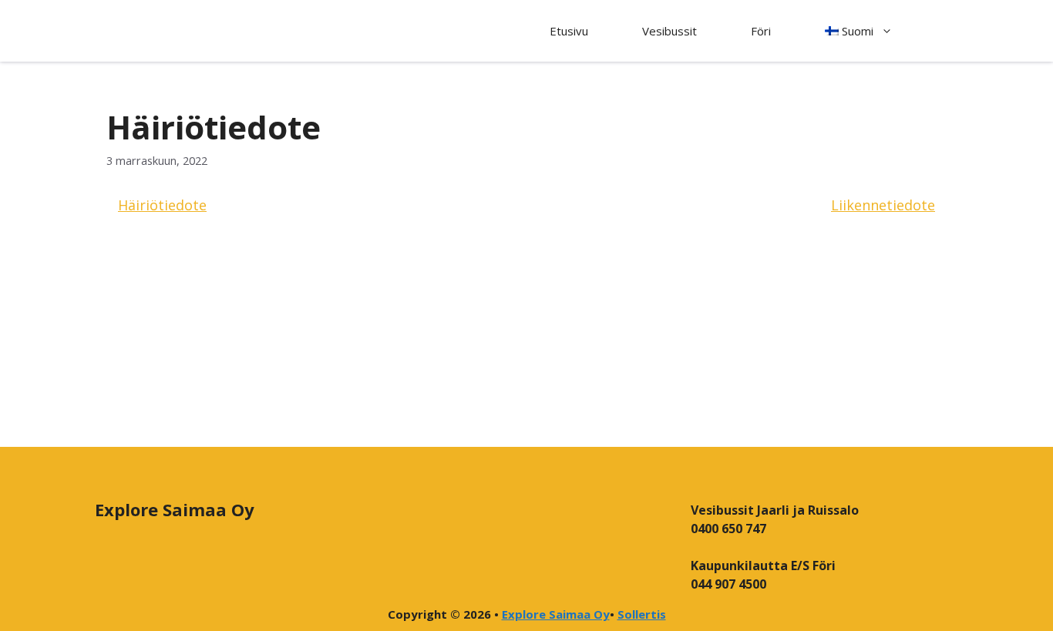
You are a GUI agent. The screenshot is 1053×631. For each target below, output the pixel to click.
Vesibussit (669, 31)
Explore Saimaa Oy (556, 614)
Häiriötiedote (162, 205)
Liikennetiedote (883, 205)
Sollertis (641, 614)
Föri (761, 31)
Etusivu (569, 31)
